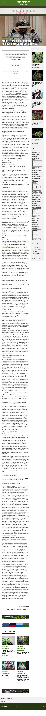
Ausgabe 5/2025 (20, 671)
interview (19, 609)
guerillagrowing (37, 184)
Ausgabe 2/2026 (20, 646)
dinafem (35, 172)
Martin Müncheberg (25, 606)
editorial (35, 180)
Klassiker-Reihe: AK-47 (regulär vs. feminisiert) (37, 141)
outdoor (35, 203)
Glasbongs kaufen (36, 249)
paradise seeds (36, 205)
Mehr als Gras (23, 4)
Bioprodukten (11, 205)
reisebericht (36, 218)
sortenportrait (36, 228)
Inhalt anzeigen (15, 65)
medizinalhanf (36, 199)
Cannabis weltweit (20, 650)
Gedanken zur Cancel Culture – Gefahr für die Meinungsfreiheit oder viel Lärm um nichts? (37, 103)
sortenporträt (36, 230)
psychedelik (36, 213)
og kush (40, 201)
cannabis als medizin (36, 159)
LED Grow (34, 251)
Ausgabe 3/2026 (5, 646)
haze (34, 187)
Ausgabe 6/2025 (5, 671)
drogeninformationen (38, 176)
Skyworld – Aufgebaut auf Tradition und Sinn (23, 653)
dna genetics (36, 174)
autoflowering (36, 152)
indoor (34, 189)
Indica (38, 187)
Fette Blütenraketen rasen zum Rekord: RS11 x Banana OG (37, 83)
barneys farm (36, 154)
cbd (34, 170)
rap (28, 609)
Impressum (3, 701)
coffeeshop (39, 170)
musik (24, 609)
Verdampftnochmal (37, 258)
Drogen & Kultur (12, 37)
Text (19, 606)
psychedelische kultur (36, 215)
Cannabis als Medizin (20, 648)
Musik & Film (18, 37)
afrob (8, 609)
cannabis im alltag (37, 161)
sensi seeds (35, 224)
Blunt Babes (5, 675)
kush (41, 193)
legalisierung (36, 195)
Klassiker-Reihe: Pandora (36, 65)
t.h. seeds (35, 235)
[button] (5, 624)
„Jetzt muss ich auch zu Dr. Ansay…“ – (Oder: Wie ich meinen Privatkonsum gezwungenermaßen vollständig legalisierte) (23, 678)
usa (40, 239)
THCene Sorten (36, 237)
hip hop (13, 609)
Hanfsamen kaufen (37, 257)
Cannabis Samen (36, 247)
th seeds (35, 239)
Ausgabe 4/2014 (5, 37)
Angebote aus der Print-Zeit (6, 698)
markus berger (36, 197)
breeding (35, 156)
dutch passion (36, 178)
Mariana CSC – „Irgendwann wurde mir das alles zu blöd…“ (8, 652)
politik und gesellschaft (36, 210)
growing (35, 182)
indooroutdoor (36, 191)
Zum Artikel (6, 655)
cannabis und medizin (36, 167)
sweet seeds (36, 233)
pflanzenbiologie (37, 207)
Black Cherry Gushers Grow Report (37, 122)
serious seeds (36, 226)
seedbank (35, 222)
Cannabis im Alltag (5, 648)
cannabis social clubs (37, 164)
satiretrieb (35, 220)
